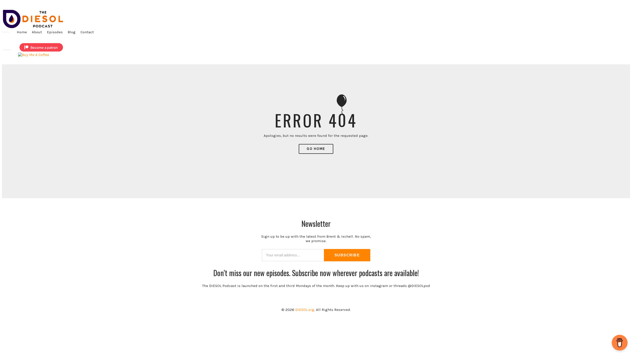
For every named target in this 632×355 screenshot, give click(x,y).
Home (22, 32)
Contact (87, 32)
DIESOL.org (304, 309)
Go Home (316, 148)
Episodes (55, 32)
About (37, 32)
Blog (72, 32)
